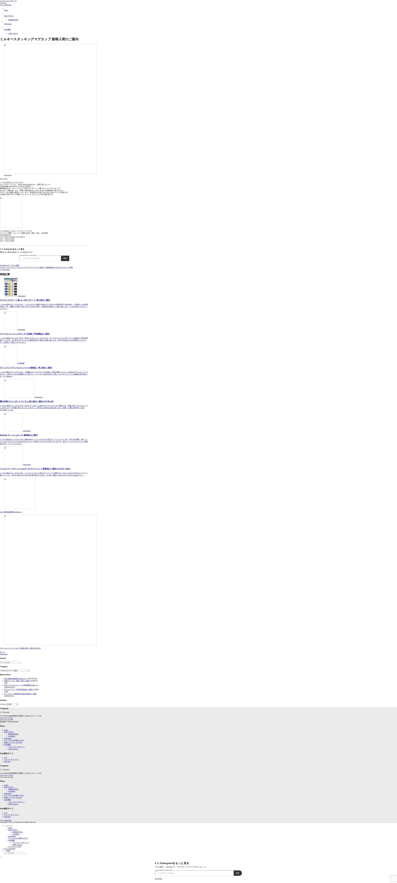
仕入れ (55, 267)
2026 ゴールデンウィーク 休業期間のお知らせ (21, 685)
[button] (24, 853)
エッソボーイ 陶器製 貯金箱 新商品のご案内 (20, 694)
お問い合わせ (13, 749)
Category (3, 670)
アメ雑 (45, 267)
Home (6, 730)
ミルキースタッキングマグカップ (12, 267)
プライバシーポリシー (16, 747)
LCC (5, 757)
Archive (2, 704)
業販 (51, 267)
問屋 (71, 267)
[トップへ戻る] (1, 857)
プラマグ (28, 267)
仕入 (59, 267)
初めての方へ (9, 732)
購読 (65, 258)
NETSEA (7, 761)
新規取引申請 (13, 734)
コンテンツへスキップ (8, 1)
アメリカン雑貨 (13, 265)
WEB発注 (11, 736)
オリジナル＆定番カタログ (14, 740)
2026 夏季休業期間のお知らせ (15, 679)
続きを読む (158, 878)
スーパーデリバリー (11, 759)
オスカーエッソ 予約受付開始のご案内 (18, 689)
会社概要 (7, 745)
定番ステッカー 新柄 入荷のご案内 (17, 681)
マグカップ (65, 267)
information (4, 265)
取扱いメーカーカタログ (13, 742)
